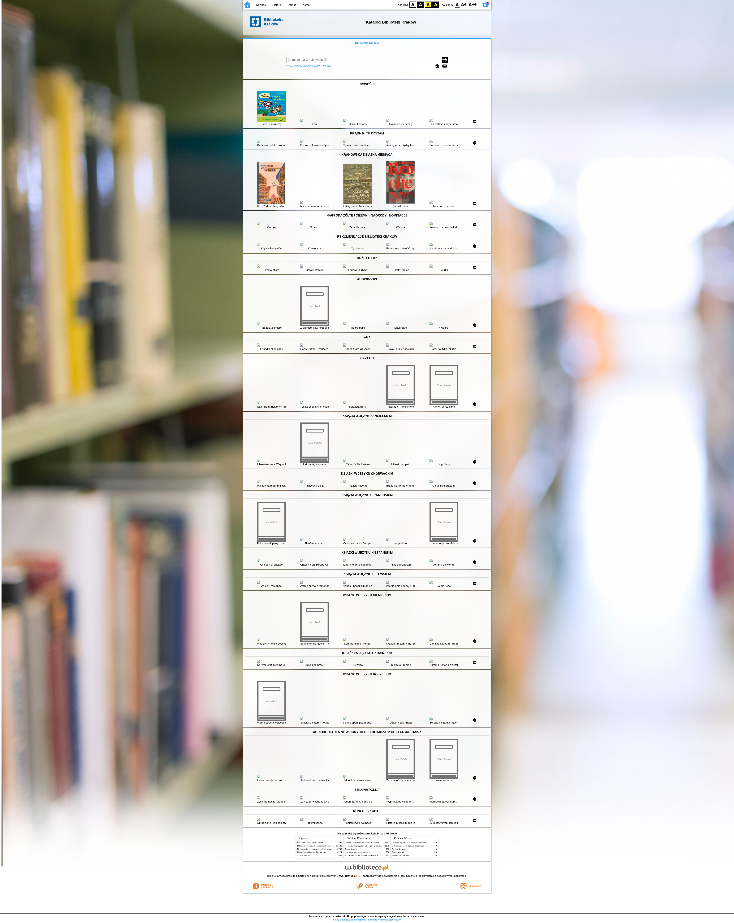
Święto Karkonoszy (400, 855)
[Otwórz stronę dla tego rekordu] (272, 107)
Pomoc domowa (399, 849)
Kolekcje (326, 65)
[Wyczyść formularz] (437, 66)
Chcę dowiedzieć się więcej (349, 919)
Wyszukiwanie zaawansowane (303, 65)
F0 (457, 4)
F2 (472, 4)
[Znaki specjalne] (445, 66)
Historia (277, 4)
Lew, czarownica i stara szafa (310, 843)
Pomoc (292, 4)
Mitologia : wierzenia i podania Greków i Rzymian (318, 846)
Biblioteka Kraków (367, 42)
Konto (306, 4)
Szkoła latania (303, 855)
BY (436, 4)
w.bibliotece (348, 875)
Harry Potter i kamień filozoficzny (311, 852)
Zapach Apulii (398, 852)
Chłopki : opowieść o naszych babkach (362, 843)
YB (428, 4)
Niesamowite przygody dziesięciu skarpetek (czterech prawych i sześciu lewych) (332, 849)
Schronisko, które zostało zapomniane (361, 855)
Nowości (261, 4)
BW (420, 4)
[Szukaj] (445, 60)
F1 (464, 4)
